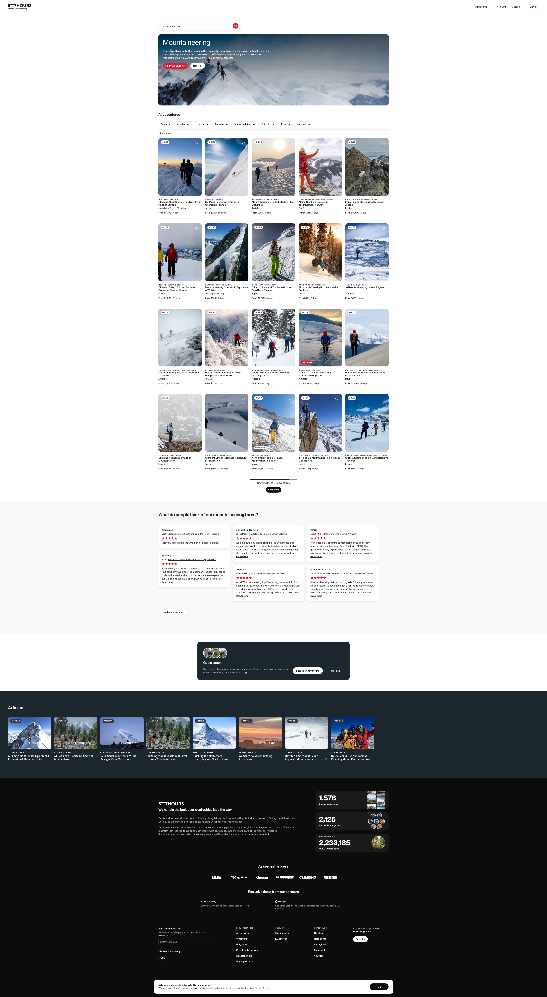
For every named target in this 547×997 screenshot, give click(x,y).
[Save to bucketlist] (196, 143)
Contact (319, 933)
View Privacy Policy (259, 988)
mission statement (258, 834)
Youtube (319, 955)
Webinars (501, 7)
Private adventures (247, 950)
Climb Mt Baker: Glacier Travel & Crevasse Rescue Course (345, 573)
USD (163, 958)
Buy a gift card (244, 961)
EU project (281, 938)
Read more (242, 556)
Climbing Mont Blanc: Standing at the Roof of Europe (193, 534)
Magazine (517, 7)
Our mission (282, 933)
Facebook (319, 950)
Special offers (244, 955)
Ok (379, 986)
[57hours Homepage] (19, 7)
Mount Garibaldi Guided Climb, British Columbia (264, 534)
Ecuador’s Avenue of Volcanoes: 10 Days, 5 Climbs (192, 559)
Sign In (533, 7)
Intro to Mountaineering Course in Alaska (336, 534)
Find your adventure (175, 66)
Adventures (242, 933)
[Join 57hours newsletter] (210, 942)
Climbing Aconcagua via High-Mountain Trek (263, 573)
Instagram (320, 944)
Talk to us (198, 66)
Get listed (360, 939)
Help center (320, 938)
